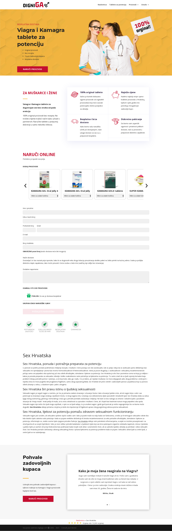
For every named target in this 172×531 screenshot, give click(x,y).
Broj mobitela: (28, 243)
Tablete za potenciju (117, 5)
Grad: (39, 226)
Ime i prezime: (28, 208)
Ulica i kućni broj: (29, 217)
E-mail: (25, 234)
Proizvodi (132, 5)
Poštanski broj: (28, 226)
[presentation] (25, 186)
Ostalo (144, 5)
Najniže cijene (128, 92)
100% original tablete (91, 92)
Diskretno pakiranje (131, 119)
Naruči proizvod (32, 69)
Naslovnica (102, 5)
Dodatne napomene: (30, 269)
